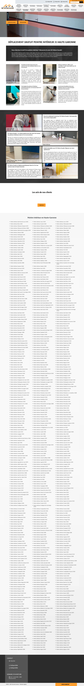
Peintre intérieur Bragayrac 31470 (17, 588)
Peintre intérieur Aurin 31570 (39, 630)
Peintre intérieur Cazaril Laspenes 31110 (19, 558)
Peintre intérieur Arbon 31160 (17, 642)
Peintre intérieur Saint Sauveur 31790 (18, 279)
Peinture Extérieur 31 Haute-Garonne (60, 10)
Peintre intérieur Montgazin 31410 (63, 377)
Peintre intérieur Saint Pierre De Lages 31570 (43, 281)
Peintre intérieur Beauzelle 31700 (40, 610)
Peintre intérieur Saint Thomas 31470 (41, 277)
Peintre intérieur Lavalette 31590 (63, 444)
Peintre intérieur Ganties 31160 (63, 498)
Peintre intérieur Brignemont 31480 (18, 586)
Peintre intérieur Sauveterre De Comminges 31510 (65, 263)
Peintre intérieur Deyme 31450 (40, 534)
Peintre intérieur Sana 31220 (39, 268)
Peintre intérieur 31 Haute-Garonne (26, 10)
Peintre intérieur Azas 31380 (39, 623)
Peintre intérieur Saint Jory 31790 (63, 296)
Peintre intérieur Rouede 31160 (40, 319)
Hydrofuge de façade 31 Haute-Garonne (18, 10)
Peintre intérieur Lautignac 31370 (40, 447)
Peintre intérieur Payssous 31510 (17, 358)
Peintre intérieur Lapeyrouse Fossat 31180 (19, 455)
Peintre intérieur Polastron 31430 (40, 343)
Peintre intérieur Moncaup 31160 (63, 399)
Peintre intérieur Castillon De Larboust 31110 (20, 562)
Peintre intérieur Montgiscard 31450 (41, 377)
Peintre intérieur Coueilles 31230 (40, 541)
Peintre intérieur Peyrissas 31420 (17, 354)
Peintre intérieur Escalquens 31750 (64, 528)
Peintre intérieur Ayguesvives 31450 (64, 647)
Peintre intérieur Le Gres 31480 (40, 481)
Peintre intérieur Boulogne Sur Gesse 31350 (42, 593)
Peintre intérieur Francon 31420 (63, 508)
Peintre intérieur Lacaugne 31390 (63, 464)
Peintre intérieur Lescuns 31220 (40, 440)
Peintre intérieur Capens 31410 (40, 575)
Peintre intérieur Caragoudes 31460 (18, 575)
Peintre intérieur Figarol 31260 (17, 519)
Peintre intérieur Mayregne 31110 (40, 410)
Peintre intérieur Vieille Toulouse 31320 (41, 234)
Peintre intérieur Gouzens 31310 (17, 488)
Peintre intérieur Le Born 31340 (17, 595)
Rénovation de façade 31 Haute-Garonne (66, 10)
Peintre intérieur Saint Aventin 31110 (41, 312)
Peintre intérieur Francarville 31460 (41, 511)
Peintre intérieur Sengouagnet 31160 (64, 256)
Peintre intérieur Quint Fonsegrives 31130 (65, 330)
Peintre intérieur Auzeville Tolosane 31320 (42, 625)
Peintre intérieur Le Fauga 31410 (63, 519)
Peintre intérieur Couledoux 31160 (17, 541)
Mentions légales (23, 684)
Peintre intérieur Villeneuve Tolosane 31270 (19, 226)
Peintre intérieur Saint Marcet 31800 (64, 287)
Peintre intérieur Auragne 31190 (17, 634)
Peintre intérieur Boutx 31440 (62, 588)
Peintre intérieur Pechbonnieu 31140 (64, 356)
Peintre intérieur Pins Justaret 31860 (41, 347)
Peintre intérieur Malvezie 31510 (63, 425)
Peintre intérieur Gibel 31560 (62, 490)
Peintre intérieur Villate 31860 (63, 230)
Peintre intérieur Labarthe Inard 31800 (41, 473)
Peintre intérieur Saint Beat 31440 (17, 312)
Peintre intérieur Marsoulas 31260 (17, 421)
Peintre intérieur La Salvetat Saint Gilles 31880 (66, 270)
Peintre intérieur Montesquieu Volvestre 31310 (20, 382)
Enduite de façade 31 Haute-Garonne (74, 10)
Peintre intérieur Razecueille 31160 (18, 330)
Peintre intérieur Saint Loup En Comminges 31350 (21, 292)
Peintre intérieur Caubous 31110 (63, 558)
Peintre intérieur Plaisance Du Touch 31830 (19, 347)
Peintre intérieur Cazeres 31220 (17, 554)
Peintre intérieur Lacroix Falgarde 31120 (42, 464)
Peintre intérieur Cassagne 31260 (40, 571)
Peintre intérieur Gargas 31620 (63, 496)
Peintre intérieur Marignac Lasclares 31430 (42, 423)
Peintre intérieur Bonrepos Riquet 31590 (42, 597)
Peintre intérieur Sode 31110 (16, 254)
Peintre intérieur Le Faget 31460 (40, 521)
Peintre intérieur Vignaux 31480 (63, 232)
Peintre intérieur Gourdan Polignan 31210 (65, 488)
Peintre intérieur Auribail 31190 (17, 632)
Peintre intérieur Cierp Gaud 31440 (18, 547)
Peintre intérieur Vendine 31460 (63, 236)
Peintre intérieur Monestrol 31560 (40, 397)
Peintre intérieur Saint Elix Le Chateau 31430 (43, 307)
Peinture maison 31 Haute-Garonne (39, 6)
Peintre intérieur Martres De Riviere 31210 (42, 418)
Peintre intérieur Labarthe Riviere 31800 (19, 473)
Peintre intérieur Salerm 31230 (40, 274)
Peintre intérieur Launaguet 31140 (63, 447)
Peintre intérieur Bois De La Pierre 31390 (42, 599)
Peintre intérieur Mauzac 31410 (63, 410)
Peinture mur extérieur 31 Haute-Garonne (60, 6)
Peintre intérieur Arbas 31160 (39, 642)
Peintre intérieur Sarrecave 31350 (17, 268)
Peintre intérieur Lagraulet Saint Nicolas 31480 (43, 460)
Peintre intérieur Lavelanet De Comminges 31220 (43, 444)
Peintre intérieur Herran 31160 (63, 479)
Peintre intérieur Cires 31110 (39, 545)
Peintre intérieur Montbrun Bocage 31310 (42, 388)
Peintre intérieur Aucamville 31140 (64, 634)
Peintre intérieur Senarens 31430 (17, 258)
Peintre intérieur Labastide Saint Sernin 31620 (43, 468)
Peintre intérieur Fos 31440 (62, 513)
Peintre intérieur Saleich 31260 (17, 274)
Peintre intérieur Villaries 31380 (17, 232)
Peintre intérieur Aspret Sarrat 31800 (18, 636)
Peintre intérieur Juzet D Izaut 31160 (64, 473)
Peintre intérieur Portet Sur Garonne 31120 (65, 338)
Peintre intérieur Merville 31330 (17, 405)
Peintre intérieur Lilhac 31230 (63, 434)
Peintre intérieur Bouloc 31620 (63, 593)
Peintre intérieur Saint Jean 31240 (40, 298)
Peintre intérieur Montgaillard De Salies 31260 (66, 380)
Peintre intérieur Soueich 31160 (63, 252)
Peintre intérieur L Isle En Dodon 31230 (64, 477)
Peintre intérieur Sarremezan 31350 (64, 266)
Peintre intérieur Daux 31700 (62, 534)
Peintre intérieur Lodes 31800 (39, 434)
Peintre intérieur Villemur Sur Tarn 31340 (42, 228)
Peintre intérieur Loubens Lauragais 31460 (65, 431)
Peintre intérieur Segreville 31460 (63, 258)
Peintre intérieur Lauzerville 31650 (18, 447)
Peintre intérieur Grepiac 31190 (63, 481)
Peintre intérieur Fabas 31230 (62, 521)
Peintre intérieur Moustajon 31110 (63, 367)
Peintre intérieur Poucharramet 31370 (41, 338)
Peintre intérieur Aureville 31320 (63, 632)
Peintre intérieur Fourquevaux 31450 (18, 513)
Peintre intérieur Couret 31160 (40, 539)
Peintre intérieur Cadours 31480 (40, 580)
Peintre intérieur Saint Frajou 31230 (64, 300)
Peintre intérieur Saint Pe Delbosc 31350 (19, 283)
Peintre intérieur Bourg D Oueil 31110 (18, 593)
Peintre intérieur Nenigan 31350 (63, 364)
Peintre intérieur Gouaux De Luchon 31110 (42, 490)
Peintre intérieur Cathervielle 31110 (41, 560)
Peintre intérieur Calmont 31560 (40, 578)
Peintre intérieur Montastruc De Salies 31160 (20, 395)
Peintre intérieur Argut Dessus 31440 (64, 638)
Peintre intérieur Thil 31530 (62, 249)
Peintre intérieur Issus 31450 (39, 477)
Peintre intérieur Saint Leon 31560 (17, 294)
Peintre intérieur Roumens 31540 (63, 317)
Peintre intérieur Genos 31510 (63, 492)
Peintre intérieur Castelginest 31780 (41, 567)
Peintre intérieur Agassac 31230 (63, 649)
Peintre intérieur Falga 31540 (16, 521)
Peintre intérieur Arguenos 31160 (40, 640)
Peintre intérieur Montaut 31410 (63, 390)
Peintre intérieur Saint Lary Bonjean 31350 (65, 294)
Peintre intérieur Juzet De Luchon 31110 (19, 475)
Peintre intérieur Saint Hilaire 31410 (18, 300)
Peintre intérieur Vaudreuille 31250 (18, 239)
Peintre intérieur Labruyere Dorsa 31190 (19, 466)
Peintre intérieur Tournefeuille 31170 (64, 247)
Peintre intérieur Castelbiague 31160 (18, 569)
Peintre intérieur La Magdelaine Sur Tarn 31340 (43, 427)
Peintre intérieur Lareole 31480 (63, 451)
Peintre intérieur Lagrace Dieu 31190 (64, 460)
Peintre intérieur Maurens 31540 (40, 414)
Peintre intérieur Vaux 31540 (39, 239)
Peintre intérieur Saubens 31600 (40, 266)
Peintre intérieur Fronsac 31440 (63, 505)
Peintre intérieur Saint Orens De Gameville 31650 (43, 285)
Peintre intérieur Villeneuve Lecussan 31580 (65, 226)
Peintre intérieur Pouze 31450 (17, 336)
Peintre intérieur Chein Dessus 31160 (41, 549)
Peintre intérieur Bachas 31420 (17, 623)
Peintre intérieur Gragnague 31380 (41, 486)
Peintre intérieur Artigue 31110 (63, 636)
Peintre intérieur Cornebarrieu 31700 (18, 543)
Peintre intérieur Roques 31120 (40, 321)
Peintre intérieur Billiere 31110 (40, 601)
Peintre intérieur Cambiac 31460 (17, 578)
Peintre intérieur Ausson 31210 (63, 627)
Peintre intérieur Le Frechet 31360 (17, 508)
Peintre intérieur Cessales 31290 (40, 552)
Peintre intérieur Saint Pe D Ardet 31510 (42, 283)
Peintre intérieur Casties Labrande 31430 (42, 562)
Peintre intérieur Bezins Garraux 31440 (64, 601)
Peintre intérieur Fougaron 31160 (40, 513)
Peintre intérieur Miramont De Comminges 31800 (44, 403)
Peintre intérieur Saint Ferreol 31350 (18, 305)
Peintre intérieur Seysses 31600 (40, 254)
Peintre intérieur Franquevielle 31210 (41, 508)
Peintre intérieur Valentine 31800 (63, 241)
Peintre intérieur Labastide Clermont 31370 (19, 470)
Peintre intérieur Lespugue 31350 (40, 438)
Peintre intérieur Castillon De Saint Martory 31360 (67, 560)
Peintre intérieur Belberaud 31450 (17, 610)
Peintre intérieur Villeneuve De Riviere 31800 (20, 228)
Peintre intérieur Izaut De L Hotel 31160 (19, 477)
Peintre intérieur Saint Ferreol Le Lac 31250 (19, 221)
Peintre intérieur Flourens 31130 (63, 517)
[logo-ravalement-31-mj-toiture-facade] (8, 4)
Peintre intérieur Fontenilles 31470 (40, 515)
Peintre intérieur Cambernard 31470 (64, 578)
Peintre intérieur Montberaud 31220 (41, 390)
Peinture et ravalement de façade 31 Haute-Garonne (18, 5)
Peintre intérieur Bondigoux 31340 (17, 599)
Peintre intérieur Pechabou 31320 (40, 356)
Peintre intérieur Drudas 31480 (40, 532)
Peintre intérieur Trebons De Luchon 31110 (65, 245)
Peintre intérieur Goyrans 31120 (63, 486)
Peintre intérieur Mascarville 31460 (18, 418)
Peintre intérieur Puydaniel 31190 (40, 332)
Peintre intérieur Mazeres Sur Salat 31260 (42, 408)
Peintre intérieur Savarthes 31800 (17, 262)
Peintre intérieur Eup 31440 (16, 524)
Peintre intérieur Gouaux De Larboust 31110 (19, 492)
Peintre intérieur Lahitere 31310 (63, 457)
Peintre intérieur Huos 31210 (16, 479)
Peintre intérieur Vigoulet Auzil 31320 (41, 232)
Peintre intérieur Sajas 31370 (62, 274)
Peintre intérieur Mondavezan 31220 (18, 401)
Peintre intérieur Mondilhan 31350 (40, 399)
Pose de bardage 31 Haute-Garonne (33, 6)
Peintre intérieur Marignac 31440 (17, 423)
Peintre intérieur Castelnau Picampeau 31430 (43, 565)
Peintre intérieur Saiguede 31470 (63, 315)
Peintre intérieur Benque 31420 (17, 606)
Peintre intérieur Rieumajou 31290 (18, 325)
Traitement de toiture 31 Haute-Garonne (25, 6)
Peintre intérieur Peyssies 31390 (63, 351)
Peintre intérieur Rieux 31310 (39, 323)
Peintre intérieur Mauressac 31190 (18, 414)
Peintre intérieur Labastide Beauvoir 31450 (42, 470)
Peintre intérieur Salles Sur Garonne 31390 (19, 272)
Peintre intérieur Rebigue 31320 (63, 328)
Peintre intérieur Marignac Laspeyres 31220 (65, 423)
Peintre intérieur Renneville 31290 (17, 328)
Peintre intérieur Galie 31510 (16, 501)
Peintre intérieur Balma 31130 (40, 619)
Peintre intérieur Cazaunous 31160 (40, 556)
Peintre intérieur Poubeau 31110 (17, 338)
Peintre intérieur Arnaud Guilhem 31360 (19, 638)
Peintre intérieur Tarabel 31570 (40, 252)
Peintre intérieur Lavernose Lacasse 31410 (19, 444)
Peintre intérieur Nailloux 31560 (40, 367)
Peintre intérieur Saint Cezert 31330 (41, 309)
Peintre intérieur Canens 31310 (63, 575)
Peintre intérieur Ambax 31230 (63, 645)
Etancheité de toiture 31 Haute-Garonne (73, 6)
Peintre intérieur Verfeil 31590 (17, 236)
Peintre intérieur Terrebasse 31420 (18, 252)
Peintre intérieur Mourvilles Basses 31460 (42, 369)
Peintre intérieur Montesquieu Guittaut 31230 (66, 382)
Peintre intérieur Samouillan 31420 (64, 268)
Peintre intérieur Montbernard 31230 (18, 390)
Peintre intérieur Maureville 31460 (64, 412)
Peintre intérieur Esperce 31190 (40, 526)
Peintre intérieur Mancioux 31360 (40, 425)
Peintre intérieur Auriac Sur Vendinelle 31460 (43, 632)
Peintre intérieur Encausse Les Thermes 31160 (43, 530)
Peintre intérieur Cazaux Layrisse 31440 (19, 556)
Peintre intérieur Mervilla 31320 (63, 405)
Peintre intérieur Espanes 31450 (17, 528)
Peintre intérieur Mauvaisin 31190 (17, 412)
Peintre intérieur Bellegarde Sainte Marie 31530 (66, 606)
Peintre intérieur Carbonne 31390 (40, 573)
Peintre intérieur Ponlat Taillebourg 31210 (19, 343)
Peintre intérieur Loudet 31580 (40, 431)
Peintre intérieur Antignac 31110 (63, 642)
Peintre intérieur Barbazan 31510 (17, 619)
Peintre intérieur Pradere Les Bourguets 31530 (43, 336)
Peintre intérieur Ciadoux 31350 (63, 547)
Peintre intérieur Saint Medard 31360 (18, 287)
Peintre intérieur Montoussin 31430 (18, 373)
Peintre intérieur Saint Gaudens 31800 (18, 303)
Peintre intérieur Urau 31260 (62, 243)
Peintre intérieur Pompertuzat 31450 (64, 341)
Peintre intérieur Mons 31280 (62, 395)
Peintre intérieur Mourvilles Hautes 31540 (19, 369)
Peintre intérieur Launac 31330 (17, 449)
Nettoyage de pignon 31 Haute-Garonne (46, 10)
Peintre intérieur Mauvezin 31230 (40, 412)
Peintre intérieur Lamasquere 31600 (18, 457)
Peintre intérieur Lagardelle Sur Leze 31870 (19, 462)
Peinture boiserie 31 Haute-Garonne (53, 6)
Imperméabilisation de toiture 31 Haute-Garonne (46, 6)
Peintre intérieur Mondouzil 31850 (63, 397)
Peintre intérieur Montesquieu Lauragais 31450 (43, 382)
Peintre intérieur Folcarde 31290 (40, 517)
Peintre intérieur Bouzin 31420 (40, 588)
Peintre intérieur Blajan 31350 (17, 601)
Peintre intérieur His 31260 (39, 479)
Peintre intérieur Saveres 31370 (63, 260)
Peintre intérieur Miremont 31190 (63, 401)
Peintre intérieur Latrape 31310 (40, 449)
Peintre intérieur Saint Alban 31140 (41, 315)
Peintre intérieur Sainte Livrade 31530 (64, 292)
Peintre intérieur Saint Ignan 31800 (64, 298)
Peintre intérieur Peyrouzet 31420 (40, 351)
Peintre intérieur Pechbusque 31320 (18, 356)
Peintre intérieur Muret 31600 (17, 367)
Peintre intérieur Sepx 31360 (39, 256)
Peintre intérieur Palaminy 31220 (63, 358)
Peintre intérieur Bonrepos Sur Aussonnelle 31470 (21, 597)
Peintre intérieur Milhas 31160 (40, 405)
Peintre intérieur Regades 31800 (40, 328)
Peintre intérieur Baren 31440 (63, 617)
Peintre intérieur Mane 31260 (17, 425)
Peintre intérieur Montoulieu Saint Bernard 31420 (43, 373)
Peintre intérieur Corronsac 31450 (63, 541)
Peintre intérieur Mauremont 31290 (64, 414)
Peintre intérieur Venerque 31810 (40, 236)
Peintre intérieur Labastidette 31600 (18, 468)
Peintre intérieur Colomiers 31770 (40, 543)
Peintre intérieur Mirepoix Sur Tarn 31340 (19, 403)
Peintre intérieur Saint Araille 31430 (18, 315)
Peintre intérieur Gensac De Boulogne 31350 (19, 494)
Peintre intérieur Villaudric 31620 (40, 230)
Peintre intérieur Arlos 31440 (39, 638)
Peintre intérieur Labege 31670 (63, 466)
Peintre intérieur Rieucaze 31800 (40, 325)
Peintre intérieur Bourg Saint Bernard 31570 (65, 591)
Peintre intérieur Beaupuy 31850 (40, 612)
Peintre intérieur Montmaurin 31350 (64, 373)
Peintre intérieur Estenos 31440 (40, 524)
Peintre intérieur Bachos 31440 (63, 621)
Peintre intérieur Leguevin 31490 (63, 440)
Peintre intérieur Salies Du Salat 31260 (64, 272)
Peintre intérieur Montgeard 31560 (18, 377)
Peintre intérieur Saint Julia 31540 (17, 296)
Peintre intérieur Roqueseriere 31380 (18, 321)
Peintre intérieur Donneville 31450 (17, 534)
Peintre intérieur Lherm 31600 (40, 436)
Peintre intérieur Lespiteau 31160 (63, 438)
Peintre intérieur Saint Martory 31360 (41, 287)
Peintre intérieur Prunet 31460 (17, 334)
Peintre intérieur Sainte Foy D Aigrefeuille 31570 (43, 305)
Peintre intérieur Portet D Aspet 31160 (41, 341)
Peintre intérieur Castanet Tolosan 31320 (42, 569)
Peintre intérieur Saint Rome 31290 (64, 279)
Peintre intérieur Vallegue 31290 (40, 241)
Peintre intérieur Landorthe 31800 (63, 455)
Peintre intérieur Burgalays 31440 (40, 584)
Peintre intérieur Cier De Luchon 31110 (18, 549)
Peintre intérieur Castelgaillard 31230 (64, 567)
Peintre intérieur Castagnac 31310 (63, 569)
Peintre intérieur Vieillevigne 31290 (18, 234)
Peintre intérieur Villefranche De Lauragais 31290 (21, 230)
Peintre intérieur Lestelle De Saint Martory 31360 (20, 438)
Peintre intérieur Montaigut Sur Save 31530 (42, 395)
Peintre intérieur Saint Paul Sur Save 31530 (19, 285)
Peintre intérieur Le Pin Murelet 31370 (41, 349)
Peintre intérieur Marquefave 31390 (41, 421)
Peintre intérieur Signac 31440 (63, 254)
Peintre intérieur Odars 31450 (17, 362)
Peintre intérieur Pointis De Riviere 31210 (19, 345)
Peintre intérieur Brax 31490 (62, 586)
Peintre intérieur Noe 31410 (16, 364)
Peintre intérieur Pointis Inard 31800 (64, 343)
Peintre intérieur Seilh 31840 (16, 260)
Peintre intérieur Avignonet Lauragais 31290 (65, 623)
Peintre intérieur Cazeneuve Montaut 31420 (42, 554)
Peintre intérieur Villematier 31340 (64, 228)
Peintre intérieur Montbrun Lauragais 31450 (19, 388)
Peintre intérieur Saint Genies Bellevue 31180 (43, 303)
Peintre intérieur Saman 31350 (17, 270)
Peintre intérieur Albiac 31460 (17, 647)
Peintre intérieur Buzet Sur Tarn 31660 (64, 582)
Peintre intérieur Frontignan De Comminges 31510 (42, 506)
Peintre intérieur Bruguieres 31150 (64, 584)
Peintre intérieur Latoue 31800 (17, 451)
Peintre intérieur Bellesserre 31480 (41, 606)
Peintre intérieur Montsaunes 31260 (64, 369)
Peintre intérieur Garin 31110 (16, 496)
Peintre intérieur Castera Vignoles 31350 (65, 562)
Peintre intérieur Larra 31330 (62, 221)
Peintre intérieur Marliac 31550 (63, 421)
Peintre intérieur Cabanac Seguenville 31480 (19, 582)
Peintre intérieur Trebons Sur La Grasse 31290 (43, 245)
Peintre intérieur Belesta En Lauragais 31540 (20, 608)
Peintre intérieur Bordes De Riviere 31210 (65, 595)
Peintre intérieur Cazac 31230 (40, 221)
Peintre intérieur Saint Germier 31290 (41, 300)
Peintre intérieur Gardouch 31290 (40, 498)
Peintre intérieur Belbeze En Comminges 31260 (43, 608)
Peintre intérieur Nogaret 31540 (63, 362)
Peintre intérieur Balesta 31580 (63, 619)
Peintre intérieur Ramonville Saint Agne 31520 (43, 330)
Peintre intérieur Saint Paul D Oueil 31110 (65, 283)
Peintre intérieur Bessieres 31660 (17, 604)
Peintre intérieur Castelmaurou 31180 (18, 567)
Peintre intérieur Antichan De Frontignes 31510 (20, 645)
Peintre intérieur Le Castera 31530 (17, 565)
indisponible (49, 1)
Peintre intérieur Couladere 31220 (63, 539)
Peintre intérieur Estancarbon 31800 (64, 524)
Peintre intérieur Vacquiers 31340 (40, 243)
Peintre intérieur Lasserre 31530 (40, 451)
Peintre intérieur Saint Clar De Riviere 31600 (65, 307)
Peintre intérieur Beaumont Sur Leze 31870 (65, 612)
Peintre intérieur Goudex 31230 (17, 490)
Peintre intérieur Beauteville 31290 (18, 612)
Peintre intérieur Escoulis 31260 (40, 223)
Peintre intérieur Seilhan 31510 (40, 258)
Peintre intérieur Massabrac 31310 (41, 416)
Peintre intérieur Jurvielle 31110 (63, 475)
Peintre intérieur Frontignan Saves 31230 (19, 505)
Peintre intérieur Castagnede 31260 (18, 571)
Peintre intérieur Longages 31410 (17, 434)
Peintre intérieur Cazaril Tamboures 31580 (65, 556)
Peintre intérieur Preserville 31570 (63, 334)
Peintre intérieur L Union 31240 (17, 245)
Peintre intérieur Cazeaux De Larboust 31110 (66, 554)
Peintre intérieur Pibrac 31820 (63, 349)
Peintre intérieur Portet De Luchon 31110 (19, 341)
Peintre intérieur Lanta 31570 (39, 455)
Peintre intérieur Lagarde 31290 (40, 462)
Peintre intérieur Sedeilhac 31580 (40, 260)
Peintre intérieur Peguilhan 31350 (63, 354)
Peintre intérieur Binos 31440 (16, 223)
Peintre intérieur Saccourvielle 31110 (18, 317)
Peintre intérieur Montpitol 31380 (63, 371)
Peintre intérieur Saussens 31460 (17, 266)
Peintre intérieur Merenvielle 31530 (18, 408)
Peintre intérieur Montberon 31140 (64, 388)
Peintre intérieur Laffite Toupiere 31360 (19, 464)
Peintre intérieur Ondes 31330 (63, 360)
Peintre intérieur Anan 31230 (39, 645)
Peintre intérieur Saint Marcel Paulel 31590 (19, 290)
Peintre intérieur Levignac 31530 (63, 436)
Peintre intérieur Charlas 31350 (17, 552)
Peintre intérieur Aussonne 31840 (40, 627)
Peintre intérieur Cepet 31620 (63, 552)
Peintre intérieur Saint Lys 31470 (63, 290)
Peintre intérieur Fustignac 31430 (17, 503)
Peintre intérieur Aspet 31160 (39, 636)
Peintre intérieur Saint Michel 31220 (64, 285)
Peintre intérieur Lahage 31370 (17, 460)
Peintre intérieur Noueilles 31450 (40, 362)
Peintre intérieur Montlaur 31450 (17, 375)
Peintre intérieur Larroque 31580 (17, 453)
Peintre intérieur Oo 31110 (39, 360)
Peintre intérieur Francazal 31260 (17, 511)
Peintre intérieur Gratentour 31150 (64, 483)
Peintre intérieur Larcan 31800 (40, 453)
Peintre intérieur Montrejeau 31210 (18, 371)
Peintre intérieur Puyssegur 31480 (17, 332)
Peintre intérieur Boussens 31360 (17, 591)
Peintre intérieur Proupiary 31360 (40, 334)
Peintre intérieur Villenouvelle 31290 (64, 223)
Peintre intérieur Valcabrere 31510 (18, 243)
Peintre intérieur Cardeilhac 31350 (18, 573)
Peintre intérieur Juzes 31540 (39, 475)
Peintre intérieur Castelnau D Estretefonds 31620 (66, 565)
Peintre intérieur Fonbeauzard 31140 (18, 517)
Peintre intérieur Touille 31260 (17, 249)
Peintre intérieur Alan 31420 (39, 647)
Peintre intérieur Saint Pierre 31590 (64, 281)
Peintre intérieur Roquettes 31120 (63, 319)
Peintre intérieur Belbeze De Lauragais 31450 (66, 608)
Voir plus (41, 205)
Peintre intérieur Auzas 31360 (62, 625)
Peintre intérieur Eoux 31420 (16, 530)
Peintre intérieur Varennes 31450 (63, 239)
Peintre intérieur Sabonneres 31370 (41, 317)
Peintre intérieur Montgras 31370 (63, 375)
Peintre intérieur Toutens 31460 (17, 247)
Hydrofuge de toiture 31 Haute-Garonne (80, 6)
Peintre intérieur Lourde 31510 (17, 431)
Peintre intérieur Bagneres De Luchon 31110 (42, 621)
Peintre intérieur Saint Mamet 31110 (41, 290)
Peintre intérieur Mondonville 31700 (18, 399)
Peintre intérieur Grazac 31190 (40, 483)
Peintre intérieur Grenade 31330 (17, 483)
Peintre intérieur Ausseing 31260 (17, 630)
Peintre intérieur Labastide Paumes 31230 (65, 468)
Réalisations (23, 22)
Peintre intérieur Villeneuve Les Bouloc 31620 (43, 226)
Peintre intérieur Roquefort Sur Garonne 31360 (66, 321)
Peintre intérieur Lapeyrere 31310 (63, 453)
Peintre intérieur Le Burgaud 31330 (18, 584)
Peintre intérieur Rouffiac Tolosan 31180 (19, 319)
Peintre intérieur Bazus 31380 (39, 614)
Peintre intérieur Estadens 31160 (17, 526)
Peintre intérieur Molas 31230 (40, 401)
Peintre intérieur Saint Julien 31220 (41, 296)
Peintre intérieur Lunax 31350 (63, 429)
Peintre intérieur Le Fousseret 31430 (64, 511)
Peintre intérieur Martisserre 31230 (64, 418)
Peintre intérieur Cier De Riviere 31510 (41, 547)
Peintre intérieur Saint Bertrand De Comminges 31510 (66, 310)
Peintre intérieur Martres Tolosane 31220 (65, 416)
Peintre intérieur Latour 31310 (63, 449)
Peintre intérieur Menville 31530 (17, 410)
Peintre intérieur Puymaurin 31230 (63, 332)
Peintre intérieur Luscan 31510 (40, 429)
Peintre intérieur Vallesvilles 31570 (18, 241)
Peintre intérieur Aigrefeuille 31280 (18, 649)
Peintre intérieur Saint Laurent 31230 (41, 294)
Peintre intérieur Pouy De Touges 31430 (64, 336)
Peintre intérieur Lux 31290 (62, 427)
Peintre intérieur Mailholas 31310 (17, 427)
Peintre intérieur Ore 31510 (16, 360)
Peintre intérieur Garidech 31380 (40, 496)
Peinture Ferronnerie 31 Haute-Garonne (66, 6)
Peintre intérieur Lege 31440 (16, 442)
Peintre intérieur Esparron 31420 (63, 526)
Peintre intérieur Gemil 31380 (40, 494)
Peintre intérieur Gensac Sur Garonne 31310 (42, 492)
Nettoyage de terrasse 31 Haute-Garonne (53, 10)
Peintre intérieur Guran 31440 (17, 481)
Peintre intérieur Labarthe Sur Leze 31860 (65, 470)
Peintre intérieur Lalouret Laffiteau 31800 (42, 457)
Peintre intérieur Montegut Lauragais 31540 (19, 384)
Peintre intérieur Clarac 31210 (63, 543)
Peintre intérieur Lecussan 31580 (40, 442)
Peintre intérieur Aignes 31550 (40, 649)
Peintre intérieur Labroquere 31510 (41, 466)
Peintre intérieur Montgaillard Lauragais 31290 (43, 380)
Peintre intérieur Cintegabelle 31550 (64, 545)
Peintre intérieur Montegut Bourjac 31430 (65, 384)
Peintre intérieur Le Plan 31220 (40, 345)
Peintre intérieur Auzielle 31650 (17, 625)
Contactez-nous (11, 22)
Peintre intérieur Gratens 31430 (17, 486)
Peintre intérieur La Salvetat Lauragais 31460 (43, 270)
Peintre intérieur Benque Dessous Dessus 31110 (66, 604)
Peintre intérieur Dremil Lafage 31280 (64, 532)
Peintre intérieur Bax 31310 (39, 617)
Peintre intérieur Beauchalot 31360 (64, 614)
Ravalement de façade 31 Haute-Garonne (32, 10)
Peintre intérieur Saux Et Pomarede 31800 (42, 262)
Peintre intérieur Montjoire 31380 (40, 375)
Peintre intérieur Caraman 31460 (63, 573)
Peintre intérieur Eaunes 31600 (17, 532)
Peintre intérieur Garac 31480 (17, 498)
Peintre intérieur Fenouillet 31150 (40, 519)
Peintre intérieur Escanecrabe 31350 (41, 528)
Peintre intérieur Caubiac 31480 (17, 560)
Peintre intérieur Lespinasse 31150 (17, 440)
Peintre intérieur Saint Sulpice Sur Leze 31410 (66, 277)
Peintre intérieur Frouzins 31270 (40, 503)
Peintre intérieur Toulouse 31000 (40, 249)
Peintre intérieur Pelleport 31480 (40, 354)
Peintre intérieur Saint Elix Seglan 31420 (19, 307)
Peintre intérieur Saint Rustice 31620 (41, 279)
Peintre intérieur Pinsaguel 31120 (17, 349)
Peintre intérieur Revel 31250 (62, 325)
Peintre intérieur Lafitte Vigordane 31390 (65, 462)
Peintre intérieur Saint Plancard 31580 (18, 281)
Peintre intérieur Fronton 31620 (63, 503)
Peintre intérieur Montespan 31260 (41, 384)
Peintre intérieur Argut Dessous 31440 (18, 640)
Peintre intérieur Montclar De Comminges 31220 (66, 386)
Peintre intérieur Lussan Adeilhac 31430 (19, 429)
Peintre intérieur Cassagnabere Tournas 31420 (66, 571)
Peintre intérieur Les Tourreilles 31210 (41, 247)
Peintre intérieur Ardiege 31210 (63, 640)
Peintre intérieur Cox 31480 (16, 539)
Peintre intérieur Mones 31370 (17, 397)
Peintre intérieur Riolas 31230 (17, 323)
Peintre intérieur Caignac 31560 (17, 580)
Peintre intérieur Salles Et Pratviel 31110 (42, 272)
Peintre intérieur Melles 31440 (63, 408)
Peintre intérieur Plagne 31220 (63, 347)
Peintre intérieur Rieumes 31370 (63, 323)
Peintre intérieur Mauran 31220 (17, 416)
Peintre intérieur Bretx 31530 (39, 586)
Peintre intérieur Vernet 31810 (63, 234)
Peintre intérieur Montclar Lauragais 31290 (42, 386)
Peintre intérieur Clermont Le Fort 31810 (19, 545)
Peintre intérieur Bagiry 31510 (17, 621)
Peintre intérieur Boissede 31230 (63, 597)
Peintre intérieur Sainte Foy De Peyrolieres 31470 (66, 303)
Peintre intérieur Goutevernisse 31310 (41, 488)
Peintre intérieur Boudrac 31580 (40, 595)
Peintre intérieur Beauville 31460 (63, 610)
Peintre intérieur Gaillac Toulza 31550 (41, 501)
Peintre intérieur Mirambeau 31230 (64, 403)
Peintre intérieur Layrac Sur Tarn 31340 (64, 442)
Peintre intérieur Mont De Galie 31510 (18, 386)
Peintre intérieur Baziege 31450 (17, 617)
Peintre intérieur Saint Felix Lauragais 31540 (65, 305)
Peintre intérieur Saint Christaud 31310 (18, 309)
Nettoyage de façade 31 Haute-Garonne (39, 10)
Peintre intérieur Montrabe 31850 (40, 371)
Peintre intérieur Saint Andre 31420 (64, 312)
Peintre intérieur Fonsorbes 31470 (63, 515)
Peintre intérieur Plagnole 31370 (63, 345)
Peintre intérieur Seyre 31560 (16, 256)
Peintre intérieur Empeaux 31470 (63, 530)
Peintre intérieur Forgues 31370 (17, 515)
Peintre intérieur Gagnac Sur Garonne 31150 (65, 501)
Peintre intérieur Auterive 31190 (17, 627)
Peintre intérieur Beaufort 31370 (17, 614)
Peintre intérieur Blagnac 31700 (63, 599)
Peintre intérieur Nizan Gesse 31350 (41, 364)
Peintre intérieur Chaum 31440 (63, 549)
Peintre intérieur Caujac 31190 (40, 558)
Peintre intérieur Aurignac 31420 (63, 630)
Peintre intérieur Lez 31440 (16, 436)
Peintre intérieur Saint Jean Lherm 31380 (19, 298)
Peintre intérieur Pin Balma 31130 (17, 351)
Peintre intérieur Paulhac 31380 (40, 358)
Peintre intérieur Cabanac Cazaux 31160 (42, 582)
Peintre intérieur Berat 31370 (39, 604)
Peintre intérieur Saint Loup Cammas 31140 (42, 292)
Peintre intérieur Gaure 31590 (63, 494)
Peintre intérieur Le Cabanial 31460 (64, 580)
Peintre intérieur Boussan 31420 (40, 591)
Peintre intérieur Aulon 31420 (39, 634)
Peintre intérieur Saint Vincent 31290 (18, 277)
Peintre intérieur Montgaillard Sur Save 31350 (20, 380)
